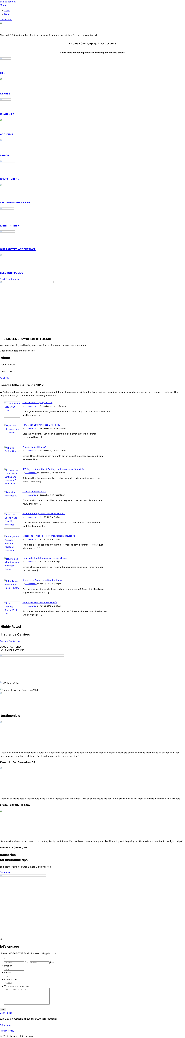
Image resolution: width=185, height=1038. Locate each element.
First (27, 962)
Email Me (4, 378)
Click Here (5, 1025)
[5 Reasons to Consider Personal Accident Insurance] (12, 550)
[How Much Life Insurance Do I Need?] (12, 439)
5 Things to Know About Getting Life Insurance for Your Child (53, 469)
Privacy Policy (7, 1030)
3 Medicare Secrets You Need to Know (42, 580)
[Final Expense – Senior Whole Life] (12, 616)
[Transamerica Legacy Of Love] (12, 417)
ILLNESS (5, 93)
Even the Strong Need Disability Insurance (43, 513)
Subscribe (5, 872)
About (7, 10)
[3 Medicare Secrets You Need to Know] (12, 594)
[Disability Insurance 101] (12, 505)
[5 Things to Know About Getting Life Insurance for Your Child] (12, 483)
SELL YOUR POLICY (11, 272)
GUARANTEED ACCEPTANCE (18, 249)
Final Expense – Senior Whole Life (39, 602)
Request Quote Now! (10, 641)
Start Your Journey (9, 279)
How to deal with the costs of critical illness (44, 558)
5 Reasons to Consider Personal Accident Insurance (48, 536)
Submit (3, 1009)
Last (52, 962)
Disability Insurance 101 (34, 491)
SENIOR (4, 155)
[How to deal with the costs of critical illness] (12, 572)
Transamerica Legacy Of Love (37, 402)
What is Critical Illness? (34, 447)
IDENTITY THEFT (10, 225)
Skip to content (8, 1)
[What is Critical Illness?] (12, 461)
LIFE (2, 73)
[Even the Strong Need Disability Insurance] (12, 528)
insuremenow (31, 406)
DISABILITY (7, 113)
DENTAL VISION (9, 179)
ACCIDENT (6, 134)
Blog (6, 14)
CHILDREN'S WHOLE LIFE (15, 202)
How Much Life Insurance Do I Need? (41, 425)
